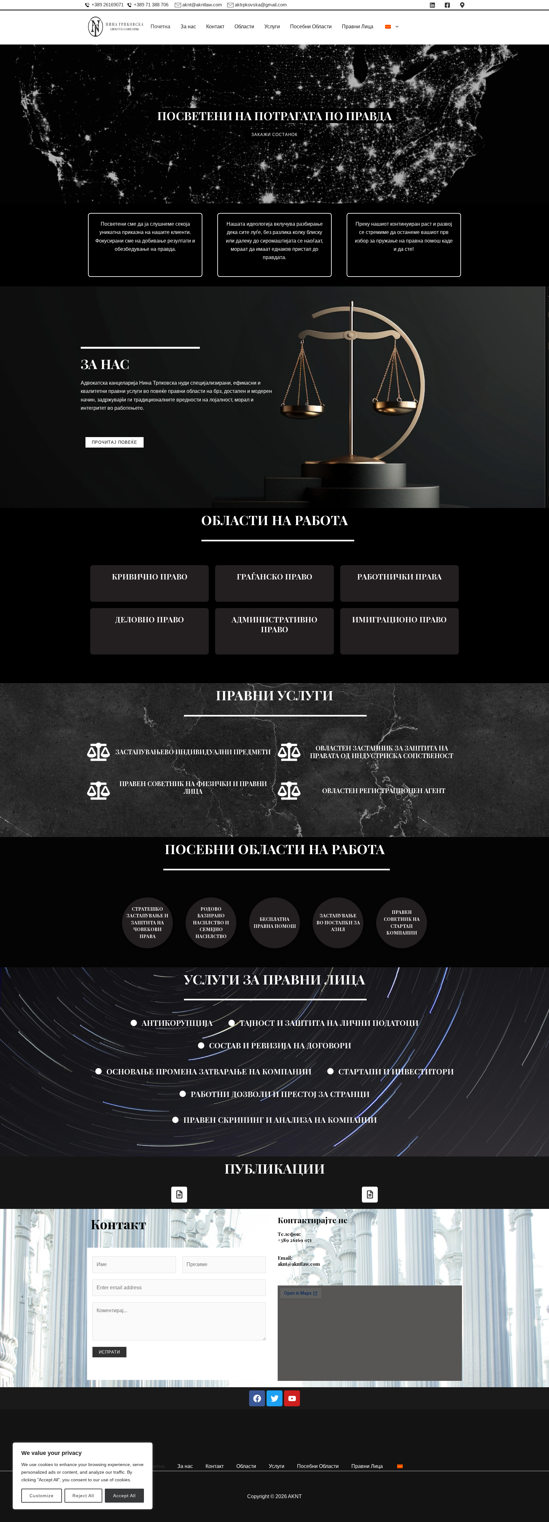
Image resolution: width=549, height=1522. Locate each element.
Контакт (215, 26)
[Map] (462, 5)
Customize (42, 1495)
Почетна (160, 26)
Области (244, 26)
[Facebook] (447, 5)
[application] (395, 27)
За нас (188, 26)
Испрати (109, 1352)
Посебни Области (311, 26)
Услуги (272, 26)
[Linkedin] (432, 5)
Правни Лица (357, 26)
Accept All (124, 1495)
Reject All (83, 1495)
